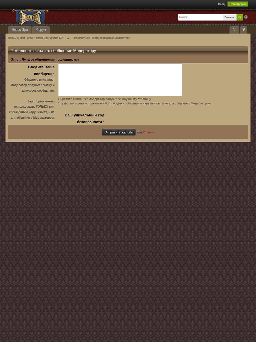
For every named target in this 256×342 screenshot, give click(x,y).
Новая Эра (20, 30)
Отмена (148, 132)
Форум (41, 30)
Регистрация (238, 4)
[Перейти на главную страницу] (53, 17)
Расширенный (246, 17)
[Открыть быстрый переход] (243, 30)
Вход (221, 4)
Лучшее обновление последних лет (50, 59)
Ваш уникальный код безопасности (84, 118)
